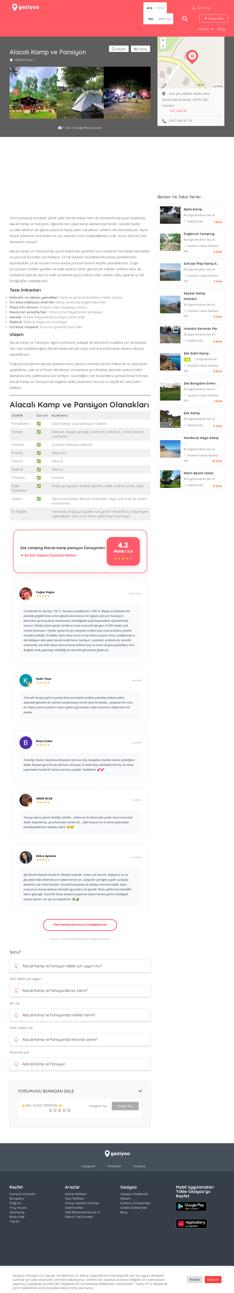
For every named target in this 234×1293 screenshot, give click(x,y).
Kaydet (120, 49)
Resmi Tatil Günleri (79, 1217)
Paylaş (142, 49)
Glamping (17, 1212)
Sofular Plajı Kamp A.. (201, 264)
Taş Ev (14, 1221)
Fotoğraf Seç (98, 1106)
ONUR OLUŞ (44, 798)
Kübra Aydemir (46, 856)
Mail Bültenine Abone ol (82, 1212)
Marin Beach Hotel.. (199, 473)
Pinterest (114, 1166)
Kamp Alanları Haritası (82, 1203)
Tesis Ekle (215, 18)
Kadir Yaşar (44, 678)
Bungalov (17, 1198)
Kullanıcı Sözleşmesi (135, 1203)
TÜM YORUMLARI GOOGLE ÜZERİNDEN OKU (80, 924)
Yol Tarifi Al (178, 111)
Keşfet (204, 29)
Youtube (139, 1166)
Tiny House (18, 1208)
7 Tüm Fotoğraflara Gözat (81, 128)
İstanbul (192, 221)
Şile (200, 221)
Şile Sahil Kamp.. (197, 353)
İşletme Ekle (74, 1208)
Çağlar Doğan (45, 592)
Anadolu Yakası (197, 246)
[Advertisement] (80, 183)
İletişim (125, 1198)
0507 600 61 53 (180, 120)
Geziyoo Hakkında (134, 1194)
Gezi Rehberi (74, 1198)
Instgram (88, 1166)
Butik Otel (17, 1217)
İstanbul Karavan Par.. (201, 329)
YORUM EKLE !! (24, 60)
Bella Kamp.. (194, 209)
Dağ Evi (15, 1203)
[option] (33, 93)
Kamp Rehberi (76, 1194)
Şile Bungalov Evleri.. (200, 383)
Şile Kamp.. (193, 413)
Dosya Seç (125, 1106)
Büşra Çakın (44, 741)
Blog (221, 29)
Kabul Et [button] (213, 1279)
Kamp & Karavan (23, 1194)
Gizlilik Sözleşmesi (133, 1208)
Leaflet (218, 86)
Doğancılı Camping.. (200, 234)
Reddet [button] (195, 1279)
